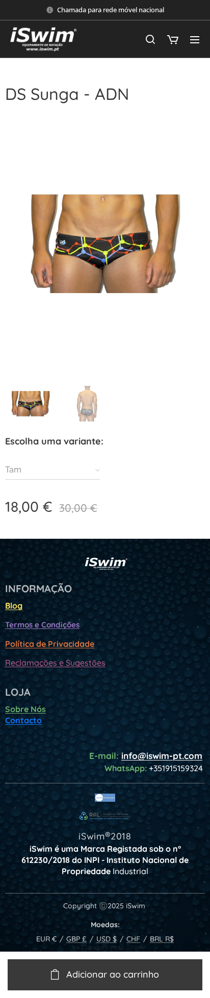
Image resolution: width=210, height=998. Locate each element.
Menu (195, 39)
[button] (150, 39)
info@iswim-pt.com (161, 755)
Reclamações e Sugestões (55, 663)
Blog (13, 605)
